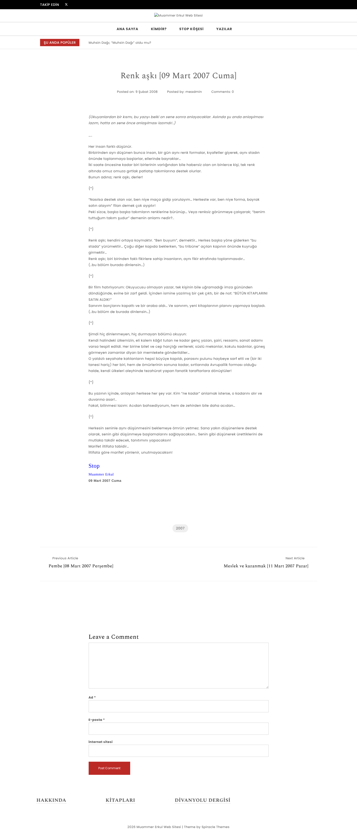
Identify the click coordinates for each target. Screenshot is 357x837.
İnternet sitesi (101, 742)
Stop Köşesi (191, 28)
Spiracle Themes (216, 827)
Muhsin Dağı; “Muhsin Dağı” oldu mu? (120, 42)
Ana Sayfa (127, 28)
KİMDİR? (159, 28)
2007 (180, 528)
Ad (92, 697)
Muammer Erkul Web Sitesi (158, 827)
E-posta (97, 719)
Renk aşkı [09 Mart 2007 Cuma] (178, 76)
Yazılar (224, 28)
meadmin (194, 91)
